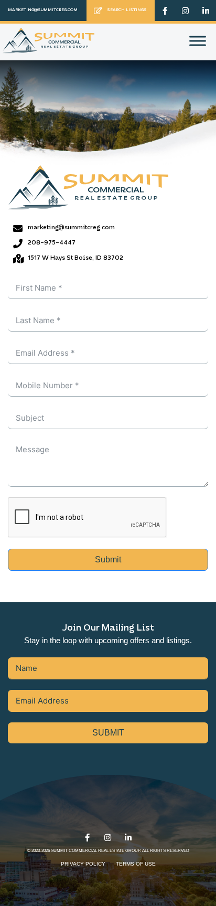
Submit (108, 559)
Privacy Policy (83, 864)
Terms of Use (136, 864)
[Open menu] (197, 41)
